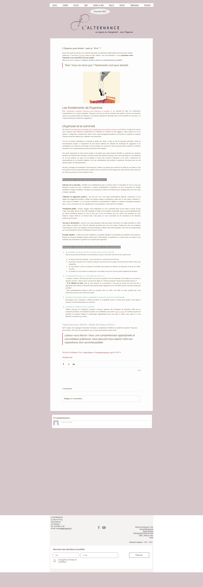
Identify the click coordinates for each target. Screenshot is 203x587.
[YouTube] (104, 527)
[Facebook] (99, 527)
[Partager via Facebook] (63, 364)
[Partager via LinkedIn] (74, 364)
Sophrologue (148, 531)
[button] (65, 6)
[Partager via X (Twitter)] (69, 364)
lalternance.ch (66, 528)
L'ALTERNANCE (101, 28)
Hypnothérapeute (146, 529)
